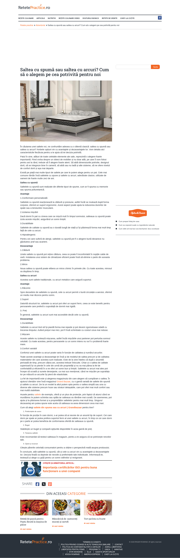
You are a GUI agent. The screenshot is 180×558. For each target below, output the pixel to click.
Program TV (94, 549)
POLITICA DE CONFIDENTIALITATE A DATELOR (81, 547)
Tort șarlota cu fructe (94, 518)
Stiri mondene (76, 552)
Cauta (155, 67)
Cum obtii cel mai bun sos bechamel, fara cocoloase (139, 229)
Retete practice (26, 25)
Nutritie (52, 18)
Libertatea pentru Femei (73, 549)
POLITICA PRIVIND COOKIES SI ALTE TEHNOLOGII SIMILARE (85, 544)
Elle (89, 552)
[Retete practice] (34, 6)
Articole (40, 18)
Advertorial (40, 25)
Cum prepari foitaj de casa (129, 221)
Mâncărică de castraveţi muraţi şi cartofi (64, 520)
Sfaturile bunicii (91, 18)
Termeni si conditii (92, 542)
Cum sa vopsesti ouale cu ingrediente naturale (137, 225)
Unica (107, 549)
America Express (92, 554)
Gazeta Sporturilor (105, 552)
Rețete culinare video (69, 18)
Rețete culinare (26, 18)
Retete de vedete (109, 18)
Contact (119, 544)
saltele (38, 394)
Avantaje (118, 549)
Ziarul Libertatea (113, 547)
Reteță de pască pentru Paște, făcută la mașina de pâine (33, 521)
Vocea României (72, 554)
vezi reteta (26, 529)
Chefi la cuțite (127, 18)
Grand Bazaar (63, 381)
